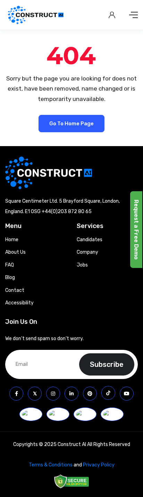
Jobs (82, 265)
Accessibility (19, 303)
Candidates (89, 240)
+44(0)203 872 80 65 (67, 211)
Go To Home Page (71, 123)
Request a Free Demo (136, 230)
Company (87, 252)
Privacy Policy (99, 465)
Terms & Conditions (51, 465)
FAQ (9, 265)
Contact (14, 290)
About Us (15, 252)
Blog (10, 277)
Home (11, 240)
